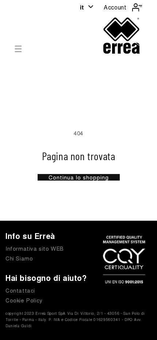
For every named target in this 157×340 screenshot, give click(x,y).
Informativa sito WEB (34, 248)
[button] (18, 49)
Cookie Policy (24, 300)
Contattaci (20, 290)
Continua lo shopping (79, 177)
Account (115, 7)
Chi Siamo (19, 258)
